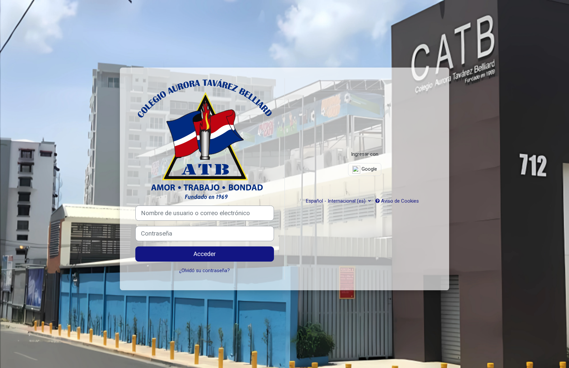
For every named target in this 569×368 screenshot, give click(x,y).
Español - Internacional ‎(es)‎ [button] (336, 201)
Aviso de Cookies (399, 201)
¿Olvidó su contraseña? (204, 270)
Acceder (205, 254)
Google (368, 169)
